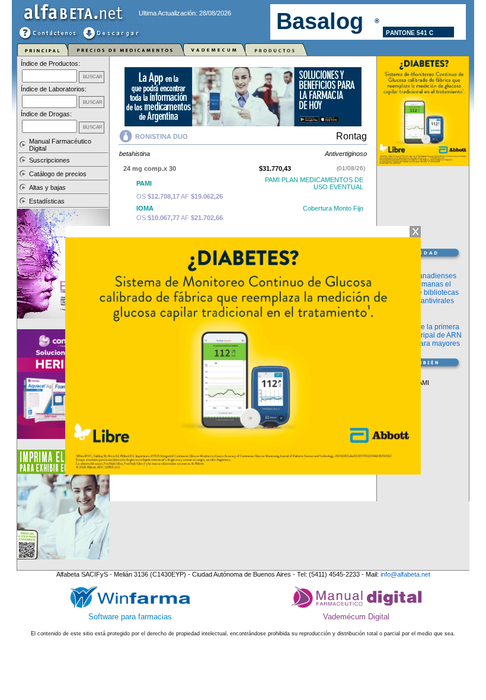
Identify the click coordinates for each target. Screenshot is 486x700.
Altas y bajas (47, 187)
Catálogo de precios (58, 173)
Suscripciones (49, 160)
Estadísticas (47, 201)
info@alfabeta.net (405, 574)
